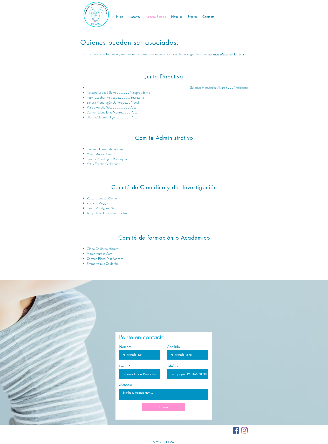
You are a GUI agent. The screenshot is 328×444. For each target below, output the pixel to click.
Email (123, 366)
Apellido (173, 346)
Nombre (125, 346)
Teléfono (173, 366)
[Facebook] (236, 430)
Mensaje (125, 384)
